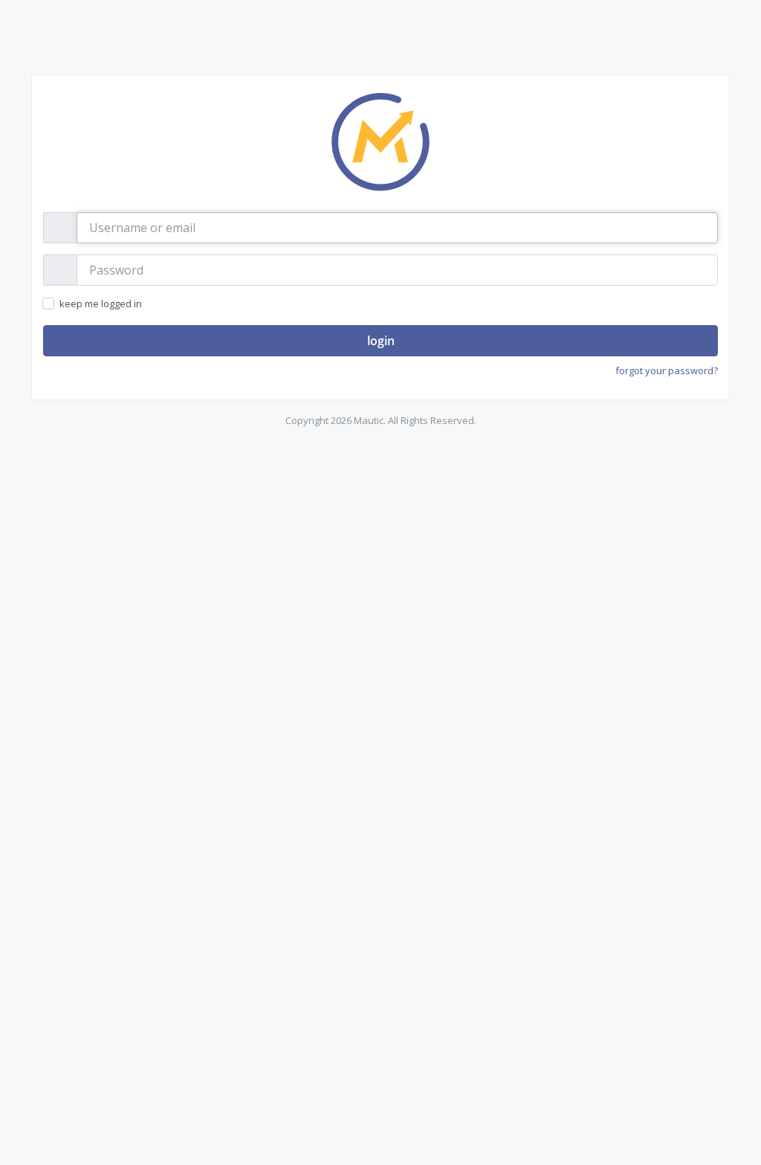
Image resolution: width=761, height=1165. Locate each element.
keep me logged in (100, 303)
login (381, 341)
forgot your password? (666, 370)
